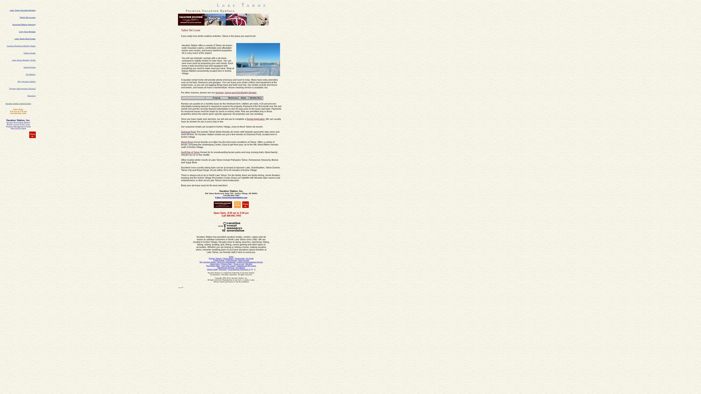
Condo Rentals (219, 260)
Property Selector (215, 258)
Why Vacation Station (208, 262)
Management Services (225, 268)
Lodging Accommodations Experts (250, 262)
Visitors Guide (212, 269)
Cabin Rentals (231, 260)
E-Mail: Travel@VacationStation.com (231, 197)
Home (231, 257)
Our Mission (240, 268)
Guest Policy (215, 264)
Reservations (228, 258)
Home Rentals (243, 260)
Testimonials (239, 258)
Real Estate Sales (213, 266)
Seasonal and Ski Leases (246, 266)
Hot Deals (250, 258)
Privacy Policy (226, 264)
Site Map (249, 264)
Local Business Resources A (239, 269)
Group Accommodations (226, 262)
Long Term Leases (228, 266)
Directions (223, 269)
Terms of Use (239, 264)
